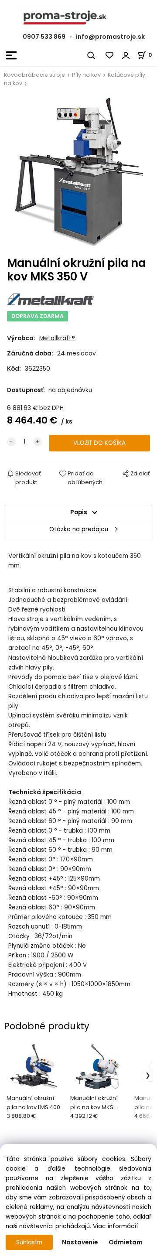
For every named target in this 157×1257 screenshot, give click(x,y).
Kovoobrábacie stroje (34, 75)
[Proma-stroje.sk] (78, 17)
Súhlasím (29, 1242)
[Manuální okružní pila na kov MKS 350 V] (78, 172)
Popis (78, 512)
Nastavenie (80, 1242)
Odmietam (126, 1242)
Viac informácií (115, 1226)
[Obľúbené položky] (110, 55)
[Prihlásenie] (126, 55)
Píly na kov (86, 75)
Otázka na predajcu (78, 529)
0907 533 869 (44, 36)
